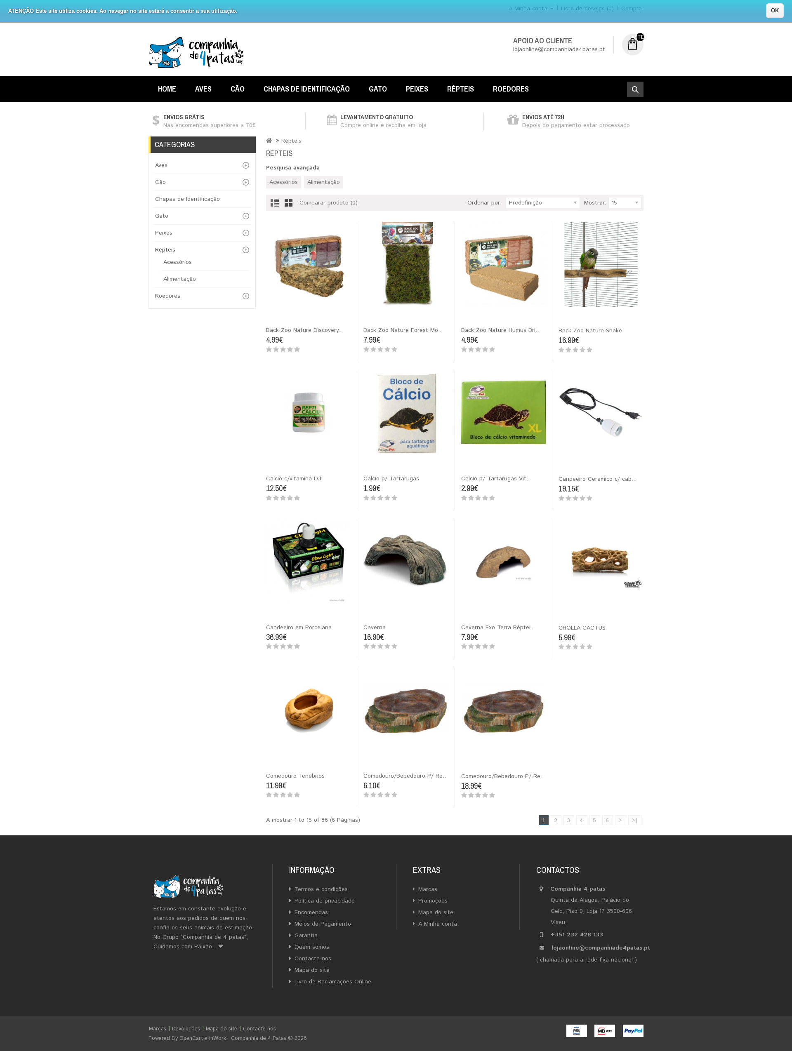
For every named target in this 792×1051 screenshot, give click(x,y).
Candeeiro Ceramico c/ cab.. (597, 479)
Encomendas (311, 912)
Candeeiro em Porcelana (299, 627)
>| (634, 820)
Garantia (306, 935)
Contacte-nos (313, 959)
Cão (238, 89)
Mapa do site (312, 970)
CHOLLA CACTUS (582, 628)
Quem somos (312, 947)
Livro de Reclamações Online (333, 982)
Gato (378, 89)
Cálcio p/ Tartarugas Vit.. (495, 479)
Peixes (417, 89)
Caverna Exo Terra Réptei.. (497, 627)
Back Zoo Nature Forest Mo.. (402, 330)
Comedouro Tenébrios (295, 776)
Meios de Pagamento (323, 924)
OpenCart (191, 1038)
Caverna (374, 627)
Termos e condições (321, 889)
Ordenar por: (484, 203)
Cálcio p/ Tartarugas (391, 479)
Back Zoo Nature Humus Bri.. (500, 330)
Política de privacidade (325, 901)
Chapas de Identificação (307, 89)
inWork (217, 1038)
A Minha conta (437, 924)
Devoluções (186, 1029)
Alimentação (179, 279)
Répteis (460, 89)
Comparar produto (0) (328, 203)
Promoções (433, 901)
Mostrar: (595, 203)
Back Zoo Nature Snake (590, 331)
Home (167, 89)
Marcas (427, 889)
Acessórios (177, 262)
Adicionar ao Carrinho (275, 314)
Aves (203, 89)
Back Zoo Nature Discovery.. (304, 330)
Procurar (635, 89)
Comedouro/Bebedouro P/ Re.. (404, 776)
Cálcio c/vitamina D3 (293, 479)
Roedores (511, 89)
